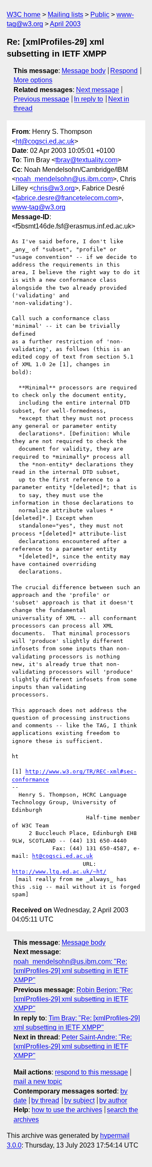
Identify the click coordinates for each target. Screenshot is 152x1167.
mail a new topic (38, 1081)
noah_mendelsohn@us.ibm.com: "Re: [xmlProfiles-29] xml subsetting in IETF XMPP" (71, 971)
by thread (45, 1100)
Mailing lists (65, 14)
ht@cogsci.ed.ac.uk (45, 141)
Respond (124, 70)
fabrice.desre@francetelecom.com (67, 197)
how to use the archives (67, 1109)
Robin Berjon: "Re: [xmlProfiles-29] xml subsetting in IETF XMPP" (73, 999)
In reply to (88, 99)
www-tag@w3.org (38, 207)
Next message (97, 89)
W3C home (24, 14)
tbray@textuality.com (86, 159)
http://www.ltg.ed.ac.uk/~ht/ (59, 871)
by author (113, 1100)
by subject (79, 1100)
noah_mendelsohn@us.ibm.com (64, 178)
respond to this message (91, 1072)
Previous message (41, 99)
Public (99, 14)
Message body (84, 70)
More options (33, 80)
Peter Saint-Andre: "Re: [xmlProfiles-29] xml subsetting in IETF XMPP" (73, 1047)
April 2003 (65, 23)
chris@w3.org (54, 188)
